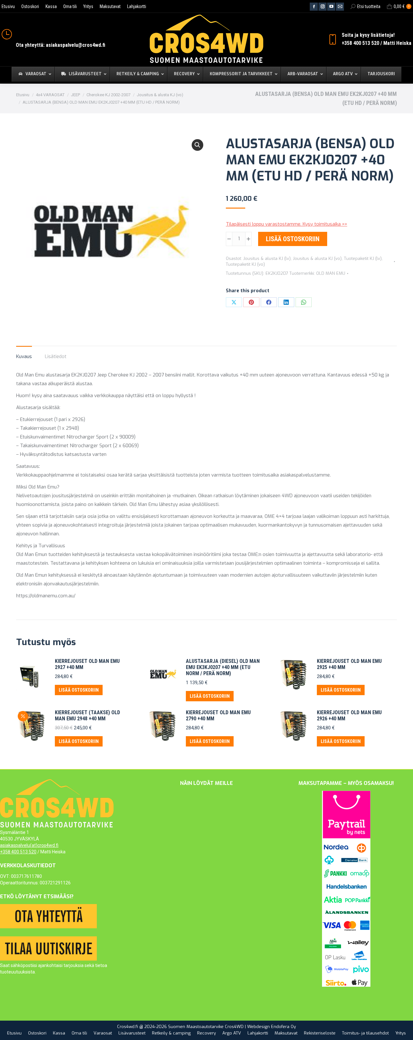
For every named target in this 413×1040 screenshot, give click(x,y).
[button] (197, 145)
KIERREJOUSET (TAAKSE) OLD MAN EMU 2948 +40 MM (87, 715)
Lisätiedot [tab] (55, 356)
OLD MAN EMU (330, 273)
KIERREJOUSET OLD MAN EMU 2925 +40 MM (349, 664)
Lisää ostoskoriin (292, 239)
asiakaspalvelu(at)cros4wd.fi (29, 845)
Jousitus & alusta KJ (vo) (317, 258)
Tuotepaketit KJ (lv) (363, 258)
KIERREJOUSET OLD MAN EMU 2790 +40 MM (218, 715)
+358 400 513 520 (18, 851)
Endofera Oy (283, 1026)
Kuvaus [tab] (24, 356)
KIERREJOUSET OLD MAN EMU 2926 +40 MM (349, 715)
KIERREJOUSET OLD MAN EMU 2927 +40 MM (87, 664)
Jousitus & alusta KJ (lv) (267, 258)
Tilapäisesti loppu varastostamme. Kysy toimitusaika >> (286, 224)
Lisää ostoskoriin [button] (79, 690)
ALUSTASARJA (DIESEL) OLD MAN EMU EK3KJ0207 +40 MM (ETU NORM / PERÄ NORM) (223, 667)
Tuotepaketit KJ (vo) (245, 264)
